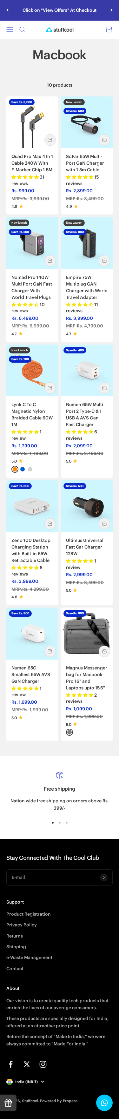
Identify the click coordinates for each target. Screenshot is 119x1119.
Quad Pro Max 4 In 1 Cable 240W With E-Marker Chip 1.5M (32, 163)
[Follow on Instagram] (43, 1064)
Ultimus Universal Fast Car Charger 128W (84, 546)
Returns (14, 936)
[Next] (111, 10)
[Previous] (7, 10)
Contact (14, 968)
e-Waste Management (29, 957)
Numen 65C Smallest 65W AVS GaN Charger (30, 674)
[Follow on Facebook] (10, 1064)
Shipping (16, 947)
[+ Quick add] (50, 140)
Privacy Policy (21, 925)
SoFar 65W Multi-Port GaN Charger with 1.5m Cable (85, 163)
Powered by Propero (58, 1100)
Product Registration (28, 914)
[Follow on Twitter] (27, 1064)
